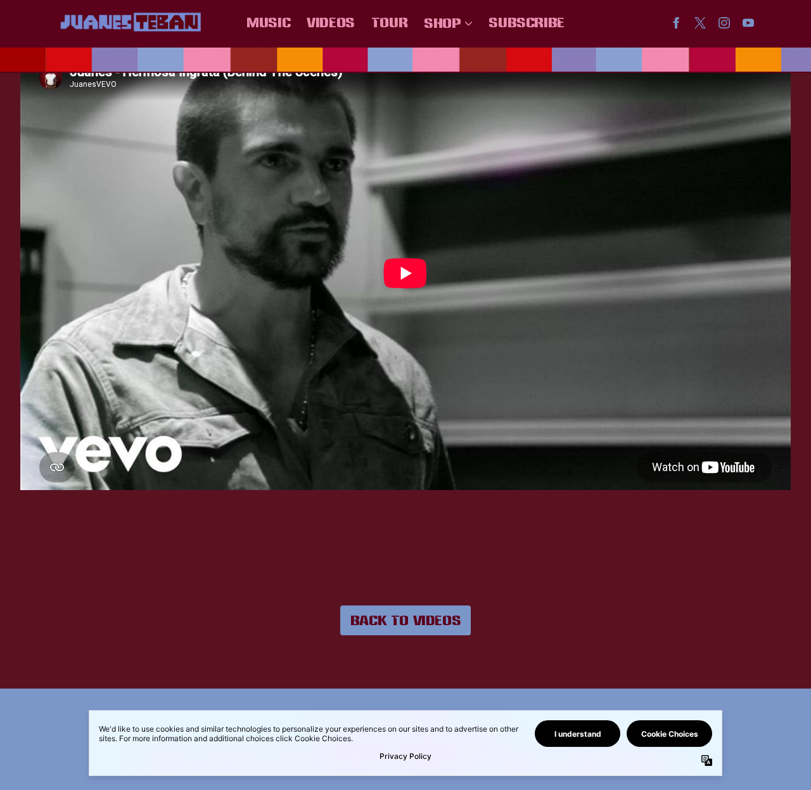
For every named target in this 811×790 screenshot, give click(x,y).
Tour (389, 22)
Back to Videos (405, 620)
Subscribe (526, 22)
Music (268, 22)
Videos (331, 22)
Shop (442, 22)
